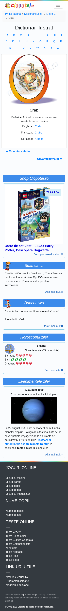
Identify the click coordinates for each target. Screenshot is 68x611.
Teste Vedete (13, 532)
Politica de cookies (50, 597)
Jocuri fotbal (13, 485)
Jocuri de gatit (14, 489)
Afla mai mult (53, 291)
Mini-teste (11, 547)
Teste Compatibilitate (18, 544)
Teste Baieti (12, 559)
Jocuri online (21, 467)
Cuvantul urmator (48, 159)
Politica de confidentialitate (26, 597)
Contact (40, 594)
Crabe (38, 132)
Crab (38, 126)
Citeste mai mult (51, 326)
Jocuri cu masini (15, 477)
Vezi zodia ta (53, 370)
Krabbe (39, 138)
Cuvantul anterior (19, 151)
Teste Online (20, 522)
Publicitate (29, 594)
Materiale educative (17, 577)
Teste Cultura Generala (19, 540)
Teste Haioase (14, 551)
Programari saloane (17, 581)
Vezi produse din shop (47, 254)
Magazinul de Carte (17, 585)
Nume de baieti (15, 510)
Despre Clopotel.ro (14, 594)
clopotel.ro (19, 5)
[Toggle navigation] (58, 5)
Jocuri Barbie (13, 481)
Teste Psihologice (16, 536)
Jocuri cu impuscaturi (18, 493)
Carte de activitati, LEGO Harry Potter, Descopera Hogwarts (29, 248)
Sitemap (9, 601)
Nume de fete (13, 514)
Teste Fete (12, 555)
